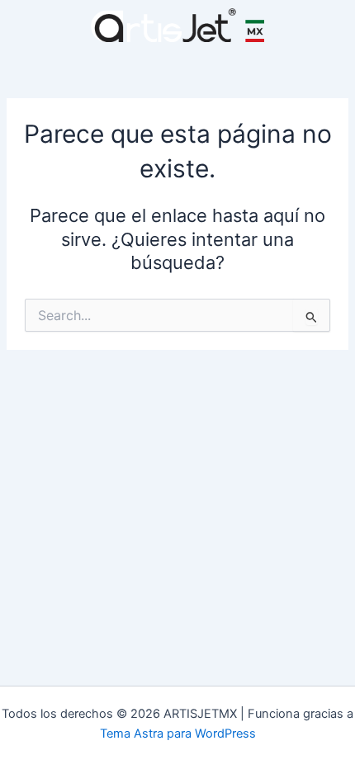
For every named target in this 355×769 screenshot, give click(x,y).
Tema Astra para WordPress (178, 733)
